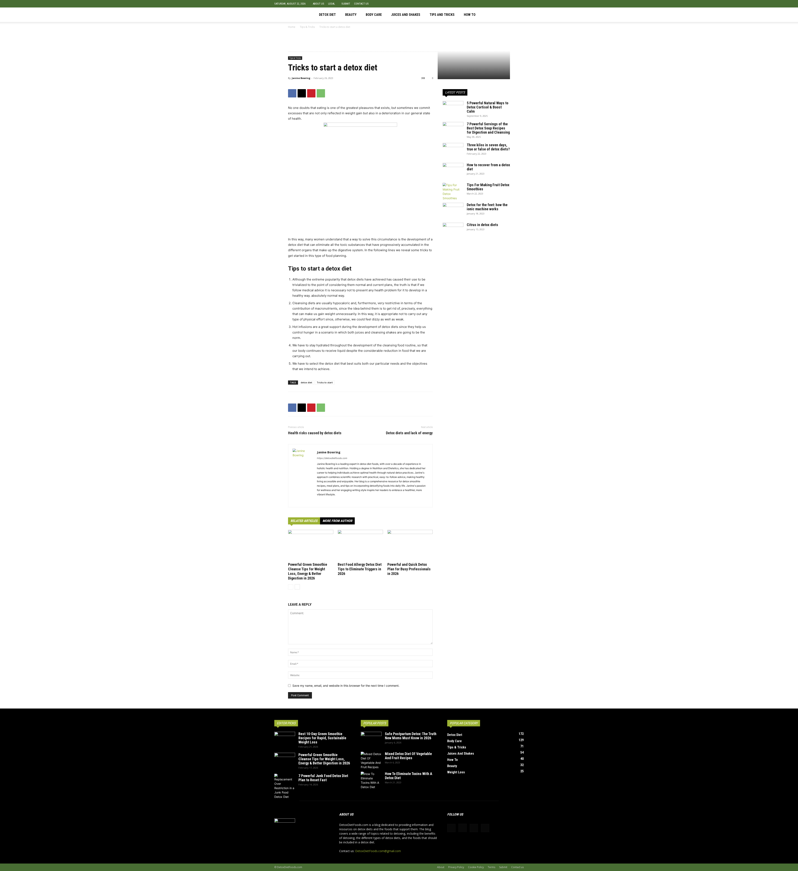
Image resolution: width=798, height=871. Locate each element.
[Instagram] (506, 14)
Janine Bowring (301, 78)
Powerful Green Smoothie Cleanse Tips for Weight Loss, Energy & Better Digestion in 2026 (307, 571)
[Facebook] (499, 14)
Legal (331, 3)
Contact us (361, 3)
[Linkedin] (335, 501)
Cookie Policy (476, 867)
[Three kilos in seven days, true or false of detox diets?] (453, 150)
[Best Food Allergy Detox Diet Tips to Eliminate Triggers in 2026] (360, 545)
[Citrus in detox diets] (453, 230)
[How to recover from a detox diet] (453, 170)
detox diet (306, 382)
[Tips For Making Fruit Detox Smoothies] (453, 191)
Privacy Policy (456, 867)
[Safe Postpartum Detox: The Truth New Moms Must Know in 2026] (371, 739)
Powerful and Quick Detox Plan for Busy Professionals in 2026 (409, 569)
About (440, 867)
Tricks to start (325, 382)
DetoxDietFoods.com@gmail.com (378, 851)
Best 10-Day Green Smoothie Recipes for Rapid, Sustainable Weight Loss (322, 738)
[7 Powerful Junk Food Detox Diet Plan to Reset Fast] (284, 786)
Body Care (374, 15)
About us (318, 3)
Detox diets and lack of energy (409, 433)
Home (291, 27)
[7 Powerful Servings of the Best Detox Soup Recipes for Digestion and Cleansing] (453, 129)
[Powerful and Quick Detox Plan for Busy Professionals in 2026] (410, 545)
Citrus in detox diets (482, 225)
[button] (520, 3)
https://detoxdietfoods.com (332, 458)
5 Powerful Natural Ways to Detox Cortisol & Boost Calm (487, 107)
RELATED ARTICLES (304, 521)
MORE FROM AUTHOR (337, 521)
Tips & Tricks (307, 27)
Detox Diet (327, 15)
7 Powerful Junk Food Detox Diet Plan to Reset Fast (323, 778)
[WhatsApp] (321, 93)
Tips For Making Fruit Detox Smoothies (488, 187)
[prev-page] (290, 586)
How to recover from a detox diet (488, 167)
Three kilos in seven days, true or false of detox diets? (488, 147)
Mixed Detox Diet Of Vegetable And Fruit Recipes (408, 756)
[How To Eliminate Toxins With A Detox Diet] (371, 780)
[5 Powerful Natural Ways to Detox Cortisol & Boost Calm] (453, 108)
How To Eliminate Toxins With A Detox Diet (408, 775)
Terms (491, 867)
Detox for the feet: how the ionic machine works (487, 207)
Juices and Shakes (405, 15)
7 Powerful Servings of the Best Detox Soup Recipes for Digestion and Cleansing (488, 128)
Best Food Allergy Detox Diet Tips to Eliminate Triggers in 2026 (360, 569)
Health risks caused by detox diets (314, 433)
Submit (345, 3)
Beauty (350, 15)
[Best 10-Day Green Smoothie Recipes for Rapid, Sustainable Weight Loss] (284, 739)
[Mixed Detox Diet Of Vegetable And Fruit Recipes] (371, 760)
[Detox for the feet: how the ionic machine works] (453, 210)
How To (469, 15)
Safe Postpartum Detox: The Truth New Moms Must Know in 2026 (410, 736)
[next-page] (297, 586)
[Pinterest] (513, 14)
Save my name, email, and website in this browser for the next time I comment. (345, 685)
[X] (520, 14)
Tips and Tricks (442, 15)
